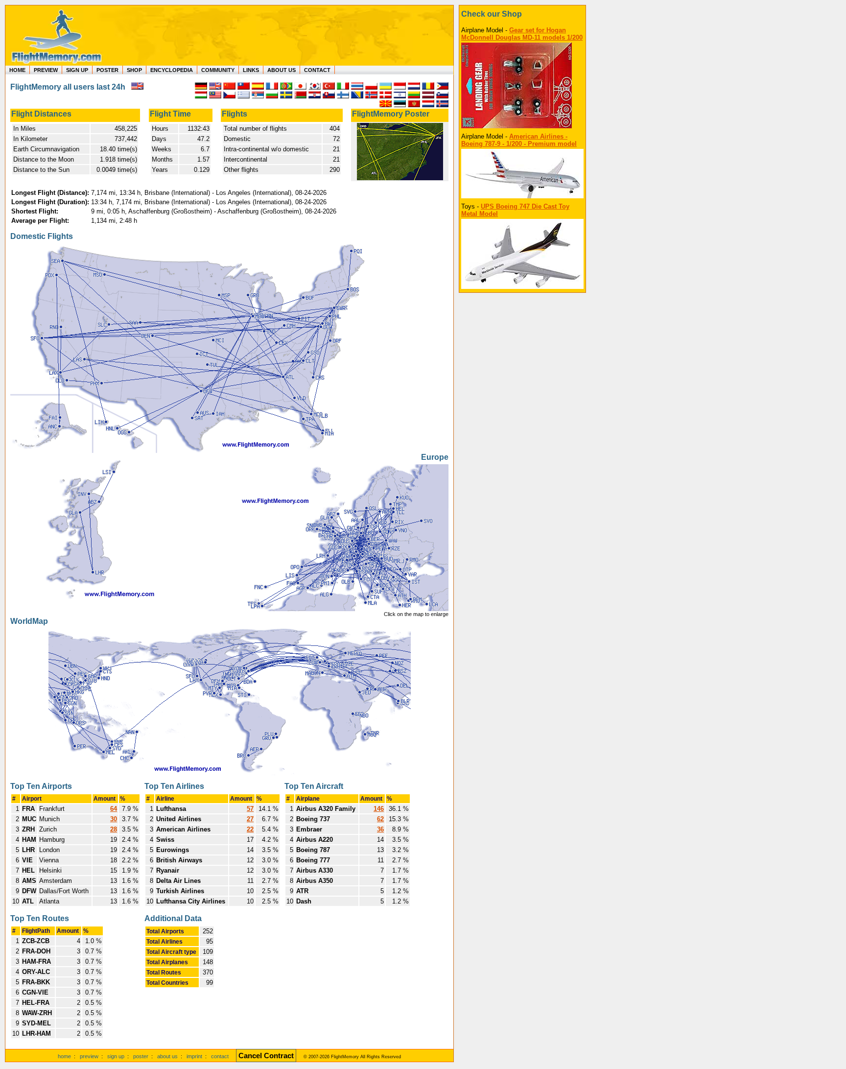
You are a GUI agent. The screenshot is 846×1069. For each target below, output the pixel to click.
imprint (194, 1056)
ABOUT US (281, 70)
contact (220, 1056)
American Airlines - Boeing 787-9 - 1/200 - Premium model (519, 140)
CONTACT (317, 70)
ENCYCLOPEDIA (171, 70)
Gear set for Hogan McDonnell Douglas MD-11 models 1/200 (522, 33)
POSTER (107, 70)
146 (379, 808)
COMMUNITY (218, 70)
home (64, 1056)
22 (250, 829)
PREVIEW (46, 70)
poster (140, 1056)
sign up (115, 1056)
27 (250, 819)
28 (113, 829)
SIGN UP (77, 70)
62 (380, 819)
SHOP (134, 70)
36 (380, 829)
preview (89, 1056)
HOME (17, 70)
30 (113, 819)
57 (250, 808)
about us (167, 1056)
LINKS (251, 70)
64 (113, 808)
